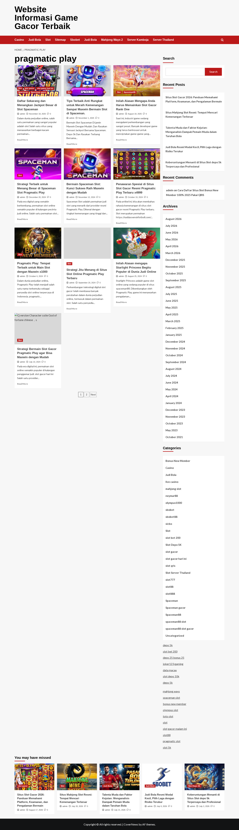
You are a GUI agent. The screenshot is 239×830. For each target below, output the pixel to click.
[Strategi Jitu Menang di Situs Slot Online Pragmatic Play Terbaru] (87, 243)
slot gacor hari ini (45, 88)
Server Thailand (163, 39)
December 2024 (175, 341)
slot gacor (29, 88)
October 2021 (174, 437)
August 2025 (173, 287)
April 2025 (172, 314)
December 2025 (175, 259)
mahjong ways (171, 691)
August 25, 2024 (135, 276)
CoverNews (131, 824)
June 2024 (172, 382)
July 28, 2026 (77, 806)
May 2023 (172, 430)
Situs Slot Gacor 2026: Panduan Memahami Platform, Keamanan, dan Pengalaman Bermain (194, 99)
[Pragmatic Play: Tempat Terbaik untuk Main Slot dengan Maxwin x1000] (38, 243)
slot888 (170, 593)
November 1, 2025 (86, 118)
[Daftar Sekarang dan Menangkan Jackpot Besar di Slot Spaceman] (38, 80)
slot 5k (167, 747)
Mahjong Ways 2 (112, 39)
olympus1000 (174, 502)
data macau (170, 670)
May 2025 (172, 307)
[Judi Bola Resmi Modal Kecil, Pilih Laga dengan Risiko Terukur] (162, 777)
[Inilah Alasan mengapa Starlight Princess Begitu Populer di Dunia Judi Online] (136, 243)
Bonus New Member (178, 460)
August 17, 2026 (36, 810)
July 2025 (171, 293)
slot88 (169, 586)
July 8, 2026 (162, 806)
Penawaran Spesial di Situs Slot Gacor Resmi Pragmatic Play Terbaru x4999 (136, 188)
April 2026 (172, 246)
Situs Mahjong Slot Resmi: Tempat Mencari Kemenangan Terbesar (191, 114)
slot (165, 722)
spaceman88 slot (176, 621)
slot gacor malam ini (175, 728)
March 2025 (173, 321)
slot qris (170, 565)
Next (93, 394)
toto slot (168, 716)
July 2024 (171, 375)
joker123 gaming (173, 664)
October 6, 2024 (36, 276)
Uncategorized (175, 635)
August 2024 (173, 368)
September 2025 (176, 280)
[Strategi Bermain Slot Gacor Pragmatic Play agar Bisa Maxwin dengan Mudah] (38, 328)
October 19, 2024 (135, 197)
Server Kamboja (138, 39)
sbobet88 (171, 516)
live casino (172, 481)
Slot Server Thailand (178, 572)
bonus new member (174, 704)
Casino (19, 39)
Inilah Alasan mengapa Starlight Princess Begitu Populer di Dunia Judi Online (136, 267)
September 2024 (176, 362)
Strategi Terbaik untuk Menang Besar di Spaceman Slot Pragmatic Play (36, 188)
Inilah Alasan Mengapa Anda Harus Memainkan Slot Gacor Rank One (136, 105)
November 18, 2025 (37, 114)
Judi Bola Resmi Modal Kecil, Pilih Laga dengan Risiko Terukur (193, 149)
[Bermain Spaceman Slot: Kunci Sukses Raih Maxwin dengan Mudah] (87, 164)
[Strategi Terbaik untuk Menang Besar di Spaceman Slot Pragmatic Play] (38, 164)
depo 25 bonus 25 (173, 657)
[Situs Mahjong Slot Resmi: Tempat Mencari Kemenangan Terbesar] (77, 777)
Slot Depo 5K (173, 544)
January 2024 (174, 403)
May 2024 (172, 389)
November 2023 (175, 416)
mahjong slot (173, 488)
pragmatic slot (171, 741)
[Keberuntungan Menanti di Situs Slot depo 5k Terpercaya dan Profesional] (204, 777)
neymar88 (172, 495)
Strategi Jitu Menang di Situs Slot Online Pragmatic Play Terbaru (86, 274)
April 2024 (172, 396)
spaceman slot (171, 697)
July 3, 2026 (204, 806)
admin (22, 114)
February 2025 (175, 328)
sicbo (169, 523)
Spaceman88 (129, 92)
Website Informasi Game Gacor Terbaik (46, 18)
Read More (22, 139)
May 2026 (172, 239)
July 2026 (171, 225)
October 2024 (174, 355)
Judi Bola (34, 39)
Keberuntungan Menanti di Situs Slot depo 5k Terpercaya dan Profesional (193, 164)
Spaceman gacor (38, 92)
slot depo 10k (171, 676)
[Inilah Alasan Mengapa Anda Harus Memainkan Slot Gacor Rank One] (136, 80)
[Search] (222, 40)
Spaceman (23, 92)
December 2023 (175, 409)
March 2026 (173, 253)
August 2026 (173, 218)
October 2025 (174, 273)
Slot (48, 39)
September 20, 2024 (87, 283)
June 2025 (172, 300)
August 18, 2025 (135, 114)
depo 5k (168, 645)
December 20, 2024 (37, 197)
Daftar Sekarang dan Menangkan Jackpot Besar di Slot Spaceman (37, 105)
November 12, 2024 (86, 197)
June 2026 (172, 232)
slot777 (170, 579)
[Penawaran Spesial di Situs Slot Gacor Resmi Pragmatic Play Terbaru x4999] (136, 164)
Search (168, 58)
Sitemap (60, 39)
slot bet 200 (173, 537)
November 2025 (175, 266)
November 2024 (175, 348)
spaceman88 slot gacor (180, 628)
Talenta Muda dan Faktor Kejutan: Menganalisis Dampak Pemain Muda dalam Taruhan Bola (191, 132)
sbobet (170, 509)
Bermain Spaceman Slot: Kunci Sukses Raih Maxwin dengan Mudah (85, 188)
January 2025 (174, 334)
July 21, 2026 (119, 810)
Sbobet (75, 39)
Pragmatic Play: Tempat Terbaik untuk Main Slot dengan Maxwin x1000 (33, 267)
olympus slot (170, 710)
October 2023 (174, 423)
